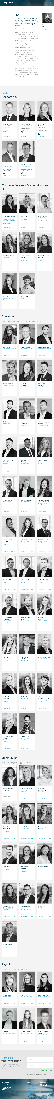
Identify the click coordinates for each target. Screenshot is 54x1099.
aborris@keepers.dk (7, 130)
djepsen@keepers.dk (7, 169)
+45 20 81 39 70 (6, 170)
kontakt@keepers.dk (7, 223)
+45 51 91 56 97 (41, 353)
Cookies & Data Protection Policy (31, 1085)
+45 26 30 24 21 (6, 353)
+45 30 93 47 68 (24, 170)
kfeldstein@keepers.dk (25, 128)
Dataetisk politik (31, 1092)
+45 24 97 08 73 (24, 796)
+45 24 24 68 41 (24, 353)
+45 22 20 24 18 (6, 1001)
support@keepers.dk (42, 220)
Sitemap (29, 1094)
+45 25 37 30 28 (6, 796)
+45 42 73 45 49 (24, 130)
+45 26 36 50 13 (6, 131)
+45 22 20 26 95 (41, 131)
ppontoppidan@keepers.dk (26, 169)
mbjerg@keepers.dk (42, 130)
